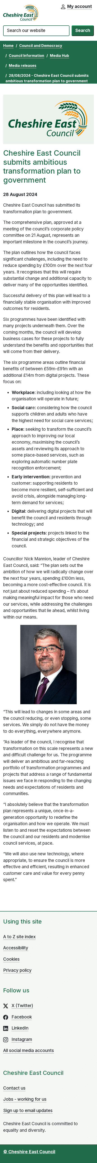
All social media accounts (28, 1050)
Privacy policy (17, 970)
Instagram (22, 1039)
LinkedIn (20, 1028)
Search (82, 30)
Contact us (14, 1088)
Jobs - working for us (24, 1099)
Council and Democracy (40, 45)
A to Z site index (19, 936)
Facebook (22, 1017)
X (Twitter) (22, 1005)
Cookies (11, 959)
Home (8, 45)
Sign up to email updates (28, 1110)
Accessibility (15, 947)
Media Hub (59, 55)
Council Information (26, 55)
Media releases (22, 65)
